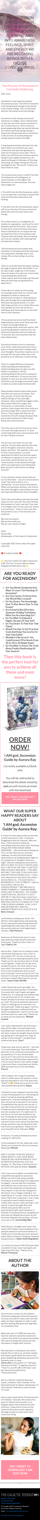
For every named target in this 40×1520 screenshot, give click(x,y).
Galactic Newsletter (8, 1498)
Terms (15, 1515)
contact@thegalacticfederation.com (16, 1511)
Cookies (9, 1515)
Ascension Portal (7, 1501)
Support (21, 1515)
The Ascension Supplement (10, 1503)
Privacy (3, 1515)
